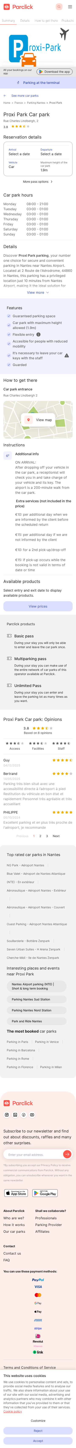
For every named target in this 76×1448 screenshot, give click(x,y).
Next (56, 836)
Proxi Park (55, 102)
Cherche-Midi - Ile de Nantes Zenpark (33, 957)
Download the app (57, 71)
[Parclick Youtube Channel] (32, 1114)
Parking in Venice (47, 1042)
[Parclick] (18, 7)
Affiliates (42, 1231)
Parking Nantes (36, 102)
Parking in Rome (18, 1058)
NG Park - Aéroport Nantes (26, 865)
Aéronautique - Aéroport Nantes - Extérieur (36, 890)
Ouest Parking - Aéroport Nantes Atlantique (37, 924)
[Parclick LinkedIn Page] (15, 1114)
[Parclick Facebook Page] (23, 1114)
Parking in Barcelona (21, 1050)
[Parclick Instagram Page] (6, 1114)
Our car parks (14, 1231)
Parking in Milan (51, 1067)
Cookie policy (12, 1411)
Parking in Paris (18, 1042)
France (19, 102)
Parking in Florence (20, 1067)
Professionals (46, 1218)
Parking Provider (48, 1225)
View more (35, 292)
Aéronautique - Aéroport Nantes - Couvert (36, 907)
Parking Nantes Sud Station (31, 999)
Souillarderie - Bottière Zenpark (29, 941)
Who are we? (13, 1218)
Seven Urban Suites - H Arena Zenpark (34, 949)
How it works (14, 1225)
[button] (38, 334)
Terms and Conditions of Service (29, 1367)
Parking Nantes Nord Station (31, 1010)
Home (6, 102)
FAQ (6, 1260)
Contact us (12, 1253)
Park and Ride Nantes (27, 1021)
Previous (22, 836)
